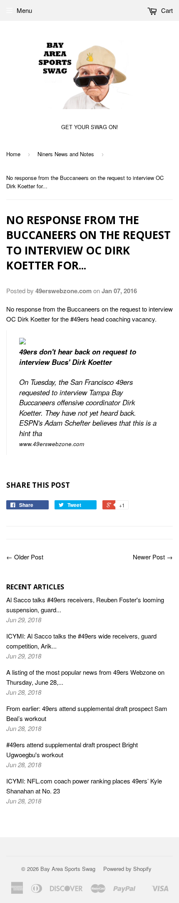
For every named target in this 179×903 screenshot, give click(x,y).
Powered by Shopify (127, 869)
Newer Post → (153, 556)
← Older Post (24, 556)
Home (13, 154)
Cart (166, 10)
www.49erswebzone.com (51, 444)
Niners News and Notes (65, 154)
